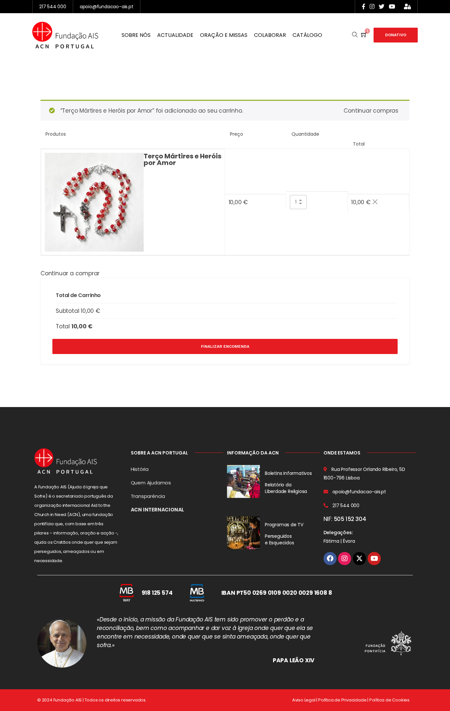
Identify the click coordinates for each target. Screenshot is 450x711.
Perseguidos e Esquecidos (279, 539)
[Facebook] (330, 558)
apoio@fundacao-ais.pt (106, 6)
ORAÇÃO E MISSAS (223, 35)
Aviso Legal (304, 700)
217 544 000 (52, 6)
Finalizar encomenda (225, 346)
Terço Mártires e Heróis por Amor (182, 159)
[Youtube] (374, 558)
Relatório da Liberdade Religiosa (286, 488)
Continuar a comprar (70, 273)
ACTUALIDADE (175, 35)
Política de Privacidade (342, 700)
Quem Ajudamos (151, 482)
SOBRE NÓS (136, 35)
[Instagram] (344, 558)
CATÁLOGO (307, 35)
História (140, 469)
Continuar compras (371, 111)
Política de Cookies (389, 700)
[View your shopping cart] (364, 35)
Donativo (395, 35)
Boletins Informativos (288, 473)
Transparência (148, 496)
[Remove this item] (375, 202)
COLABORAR (270, 35)
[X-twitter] (359, 558)
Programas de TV (284, 524)
